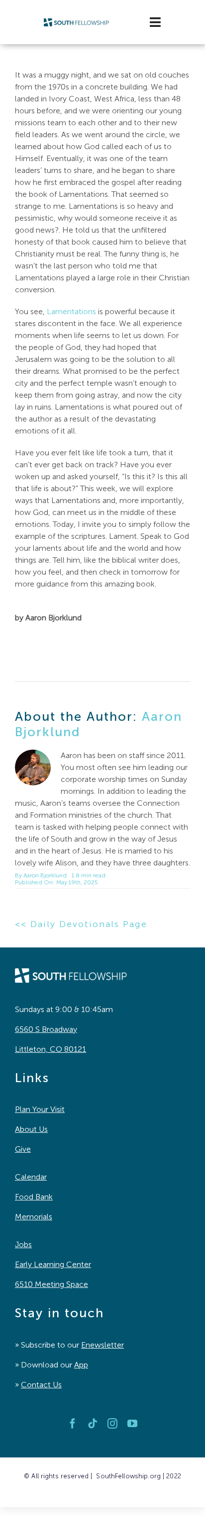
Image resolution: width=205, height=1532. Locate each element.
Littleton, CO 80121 (50, 1049)
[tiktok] (93, 1424)
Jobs (23, 1244)
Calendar (31, 1177)
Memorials (33, 1216)
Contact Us (41, 1384)
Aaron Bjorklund (45, 875)
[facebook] (73, 1424)
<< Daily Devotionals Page (81, 924)
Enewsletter (102, 1345)
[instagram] (112, 1424)
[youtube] (132, 1424)
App (81, 1364)
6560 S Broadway (46, 1029)
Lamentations (71, 311)
